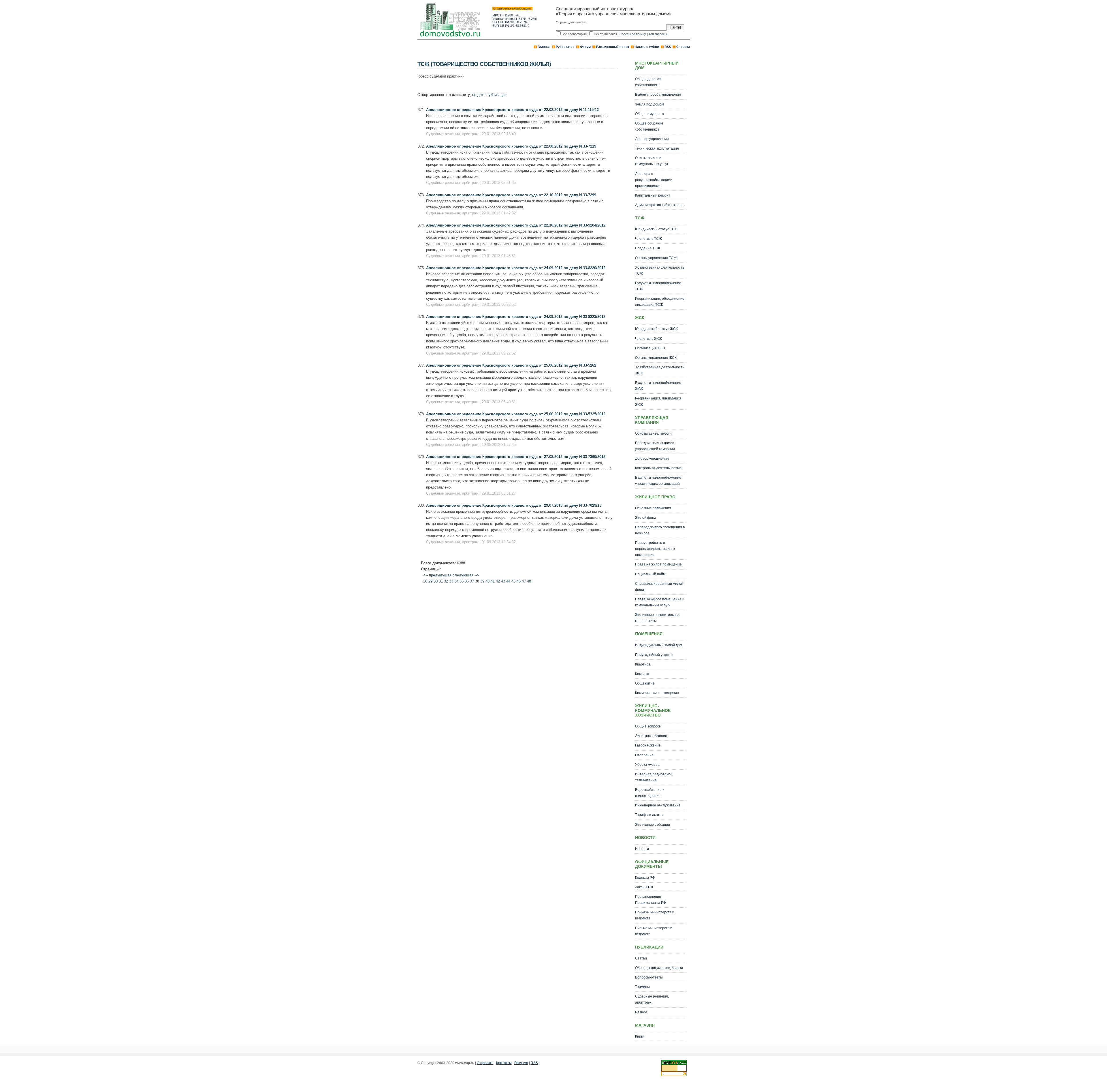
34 (456, 581)
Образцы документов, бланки (659, 968)
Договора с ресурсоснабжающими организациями (653, 180)
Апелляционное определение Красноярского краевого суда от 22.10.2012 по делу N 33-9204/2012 (515, 225)
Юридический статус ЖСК (656, 329)
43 (503, 581)
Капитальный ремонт (652, 195)
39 (482, 581)
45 (513, 581)
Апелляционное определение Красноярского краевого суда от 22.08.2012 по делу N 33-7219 (511, 146)
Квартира (643, 664)
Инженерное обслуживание (658, 805)
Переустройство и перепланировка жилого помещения (655, 549)
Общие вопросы (648, 726)
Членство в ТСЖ (648, 239)
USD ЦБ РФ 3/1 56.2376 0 (510, 22)
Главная (544, 46)
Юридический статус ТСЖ (656, 229)
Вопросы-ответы (649, 977)
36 (467, 581)
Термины (642, 987)
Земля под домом (649, 104)
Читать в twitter (647, 46)
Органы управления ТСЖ (656, 258)
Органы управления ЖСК (656, 358)
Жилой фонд (645, 518)
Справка (683, 46)
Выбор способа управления (658, 95)
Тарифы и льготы (649, 815)
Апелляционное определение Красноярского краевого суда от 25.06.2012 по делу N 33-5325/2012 (515, 414)
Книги (639, 1036)
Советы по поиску (633, 34)
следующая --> (466, 575)
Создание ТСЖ (647, 248)
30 (436, 581)
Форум (585, 46)
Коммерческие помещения (657, 693)
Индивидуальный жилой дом (658, 645)
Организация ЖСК (650, 348)
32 (446, 581)
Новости (642, 849)
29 (430, 581)
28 (425, 581)
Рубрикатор (565, 46)
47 (524, 581)
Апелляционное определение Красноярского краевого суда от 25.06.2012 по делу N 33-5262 (511, 365)
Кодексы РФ (645, 878)
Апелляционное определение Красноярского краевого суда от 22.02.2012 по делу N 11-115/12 (512, 110)
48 (529, 581)
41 (493, 581)
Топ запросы (658, 34)
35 (462, 581)
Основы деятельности (653, 433)
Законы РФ (644, 887)
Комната (642, 674)
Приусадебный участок (654, 655)
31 (441, 581)
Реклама (521, 1063)
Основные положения (653, 508)
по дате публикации (489, 95)
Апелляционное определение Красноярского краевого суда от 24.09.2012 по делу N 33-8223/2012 (515, 316)
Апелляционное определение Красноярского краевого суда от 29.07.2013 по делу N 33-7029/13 (513, 505)
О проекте (485, 1063)
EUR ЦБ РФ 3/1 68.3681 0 (510, 25)
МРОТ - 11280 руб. (506, 15)
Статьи (641, 958)
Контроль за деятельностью (658, 468)
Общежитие (645, 683)
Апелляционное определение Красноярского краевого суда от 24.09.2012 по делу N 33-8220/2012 (515, 268)
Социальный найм (650, 574)
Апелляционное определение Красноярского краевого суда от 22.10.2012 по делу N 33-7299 (511, 195)
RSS (667, 46)
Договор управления (652, 139)
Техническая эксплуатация (657, 148)
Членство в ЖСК (648, 339)
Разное (641, 1012)
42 (498, 581)
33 (451, 581)
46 (519, 581)
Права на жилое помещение (658, 564)
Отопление (644, 755)
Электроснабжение (651, 736)
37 (472, 581)
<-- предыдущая (437, 575)
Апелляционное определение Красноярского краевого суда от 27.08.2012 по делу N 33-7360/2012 (515, 457)
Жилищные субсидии (652, 825)
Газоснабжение (648, 745)
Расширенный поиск (612, 46)
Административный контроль (659, 205)
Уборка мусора (647, 765)
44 (508, 581)
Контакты (504, 1063)
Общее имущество (650, 114)
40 (487, 581)
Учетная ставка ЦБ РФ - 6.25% (514, 18)
